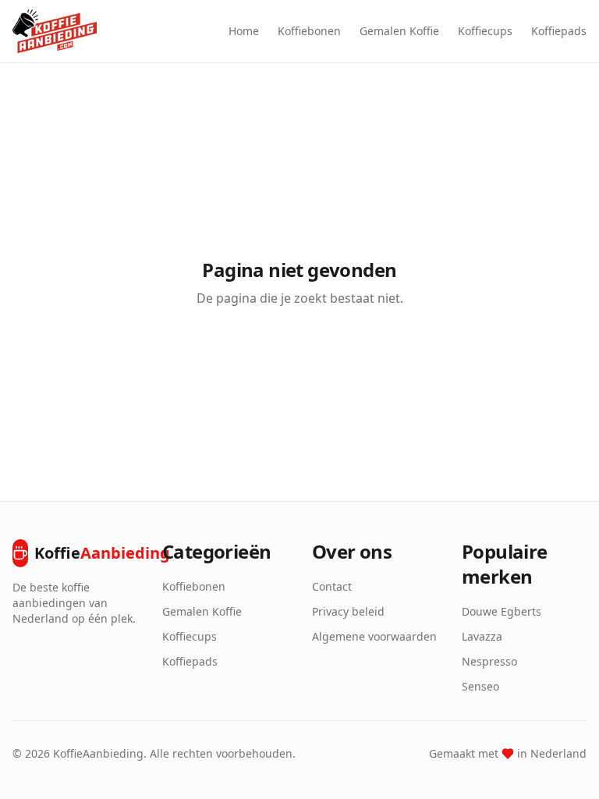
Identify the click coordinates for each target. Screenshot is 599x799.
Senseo (480, 686)
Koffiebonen (309, 30)
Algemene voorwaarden (374, 636)
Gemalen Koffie (399, 30)
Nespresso (489, 661)
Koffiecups (485, 30)
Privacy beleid (348, 611)
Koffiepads (559, 30)
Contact (332, 586)
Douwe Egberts (501, 611)
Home (244, 30)
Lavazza (482, 636)
